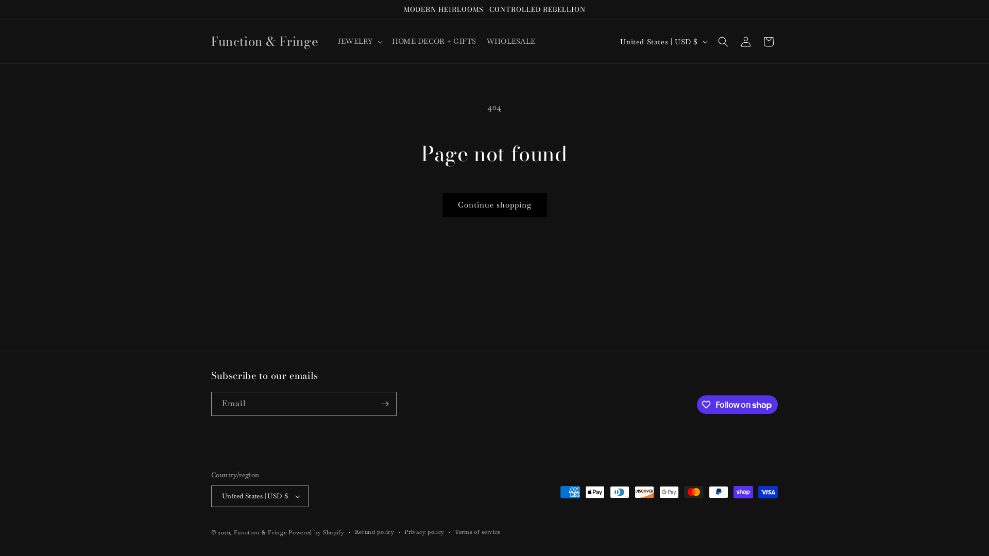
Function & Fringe (261, 532)
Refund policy (375, 531)
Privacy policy (424, 531)
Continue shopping (495, 205)
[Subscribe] (384, 404)
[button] (360, 41)
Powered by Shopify (316, 532)
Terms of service (478, 531)
